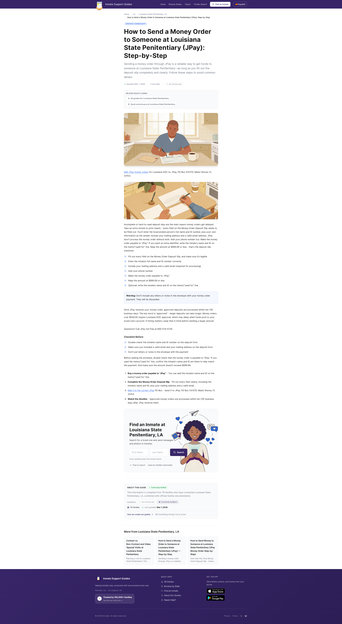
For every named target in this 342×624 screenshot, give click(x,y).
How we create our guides (138, 514)
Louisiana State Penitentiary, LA (153, 14)
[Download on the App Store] (216, 591)
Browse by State (172, 586)
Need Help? (170, 600)
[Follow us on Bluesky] (246, 616)
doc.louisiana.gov (175, 84)
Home (163, 4)
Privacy (227, 616)
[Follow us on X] (241, 616)
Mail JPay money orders (136, 172)
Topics (188, 4)
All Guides (169, 581)
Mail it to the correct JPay (141, 390)
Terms (235, 616)
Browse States (175, 4)
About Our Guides (172, 595)
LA (134, 14)
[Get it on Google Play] (216, 598)
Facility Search (200, 4)
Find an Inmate (221, 4)
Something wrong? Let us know (172, 514)
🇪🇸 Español (240, 4)
